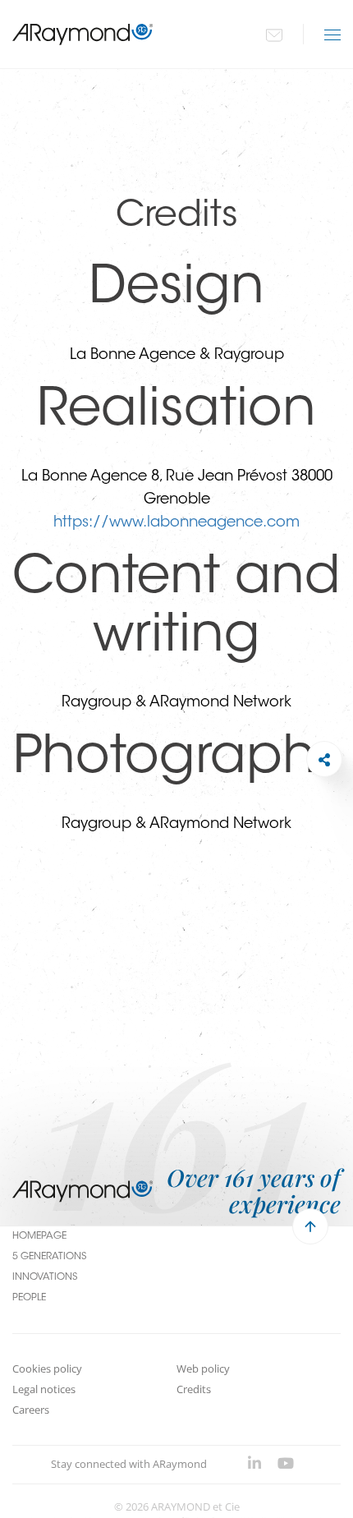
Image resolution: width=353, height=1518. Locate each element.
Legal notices (44, 1389)
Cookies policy (47, 1368)
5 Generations (49, 1257)
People (29, 1298)
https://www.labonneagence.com (176, 523)
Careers (30, 1409)
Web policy (203, 1368)
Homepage (39, 1236)
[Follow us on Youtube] (285, 1464)
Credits (193, 1389)
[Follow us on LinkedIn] (254, 1464)
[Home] (83, 34)
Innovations (44, 1277)
